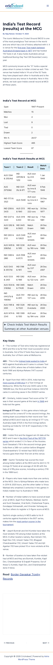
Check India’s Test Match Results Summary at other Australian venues (26, 326)
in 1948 (40, 401)
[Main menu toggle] (47, 5)
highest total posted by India (32, 361)
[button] (13, 167)
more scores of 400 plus (14, 383)
